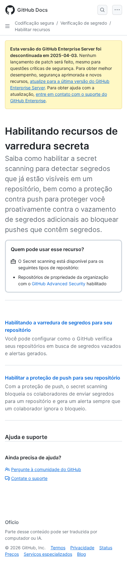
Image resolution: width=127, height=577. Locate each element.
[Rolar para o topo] (113, 563)
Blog (81, 554)
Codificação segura (34, 23)
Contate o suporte (29, 478)
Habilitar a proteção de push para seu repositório (62, 378)
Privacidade (82, 547)
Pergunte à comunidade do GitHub (46, 469)
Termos (58, 547)
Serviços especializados (48, 554)
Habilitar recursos (32, 29)
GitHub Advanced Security (58, 283)
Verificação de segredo (83, 23)
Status (105, 547)
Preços (12, 554)
